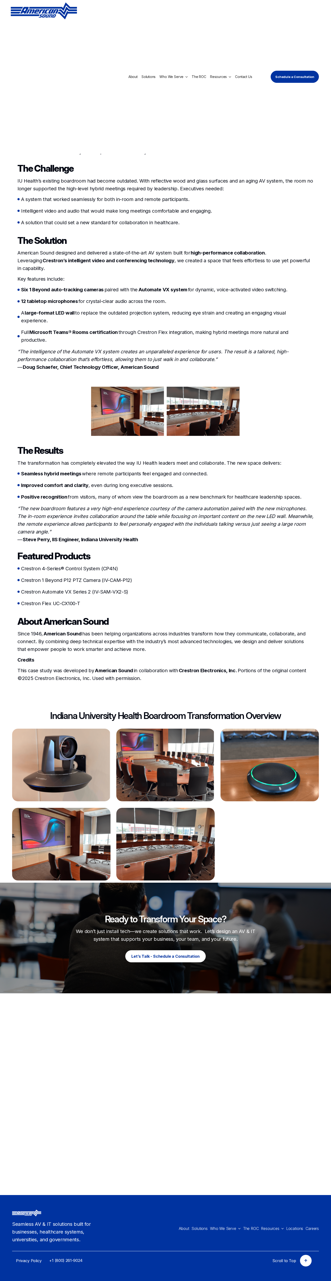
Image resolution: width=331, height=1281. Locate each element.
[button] (173, 77)
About (133, 77)
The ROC (199, 77)
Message (185, 1101)
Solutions (149, 77)
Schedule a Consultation (294, 77)
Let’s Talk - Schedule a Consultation (165, 956)
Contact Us (243, 77)
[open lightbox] (61, 765)
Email (181, 1054)
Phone (182, 1077)
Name (182, 1031)
